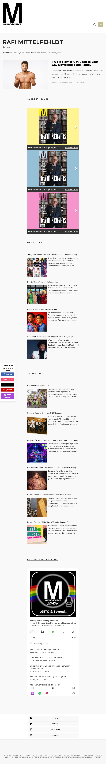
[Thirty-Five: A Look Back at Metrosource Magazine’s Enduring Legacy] (37, 267)
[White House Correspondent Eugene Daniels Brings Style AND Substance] (37, 349)
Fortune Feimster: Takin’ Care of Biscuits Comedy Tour (48, 522)
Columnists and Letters (62, 82)
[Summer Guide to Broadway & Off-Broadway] (37, 425)
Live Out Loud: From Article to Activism (42, 282)
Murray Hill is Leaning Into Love (44, 649)
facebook (9, 374)
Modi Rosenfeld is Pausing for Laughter (48, 676)
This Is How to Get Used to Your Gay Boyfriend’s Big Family (75, 63)
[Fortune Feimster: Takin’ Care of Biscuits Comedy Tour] (37, 534)
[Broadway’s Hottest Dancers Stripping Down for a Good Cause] (37, 453)
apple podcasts (8, 396)
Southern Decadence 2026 (38, 386)
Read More (80, 82)
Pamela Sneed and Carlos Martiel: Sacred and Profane (49, 495)
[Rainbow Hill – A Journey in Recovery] (37, 322)
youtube (9, 390)
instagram (9, 379)
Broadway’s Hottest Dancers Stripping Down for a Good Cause (52, 440)
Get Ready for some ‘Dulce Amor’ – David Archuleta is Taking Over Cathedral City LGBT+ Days (51, 468)
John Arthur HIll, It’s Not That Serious (47, 657)
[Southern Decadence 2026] (37, 398)
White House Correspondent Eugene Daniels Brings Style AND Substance (52, 337)
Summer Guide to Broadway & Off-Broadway (45, 413)
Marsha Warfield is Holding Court (45, 685)
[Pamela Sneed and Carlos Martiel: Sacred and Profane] (37, 507)
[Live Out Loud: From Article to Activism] (37, 294)
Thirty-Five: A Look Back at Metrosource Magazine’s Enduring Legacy (52, 255)
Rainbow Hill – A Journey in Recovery (42, 309)
